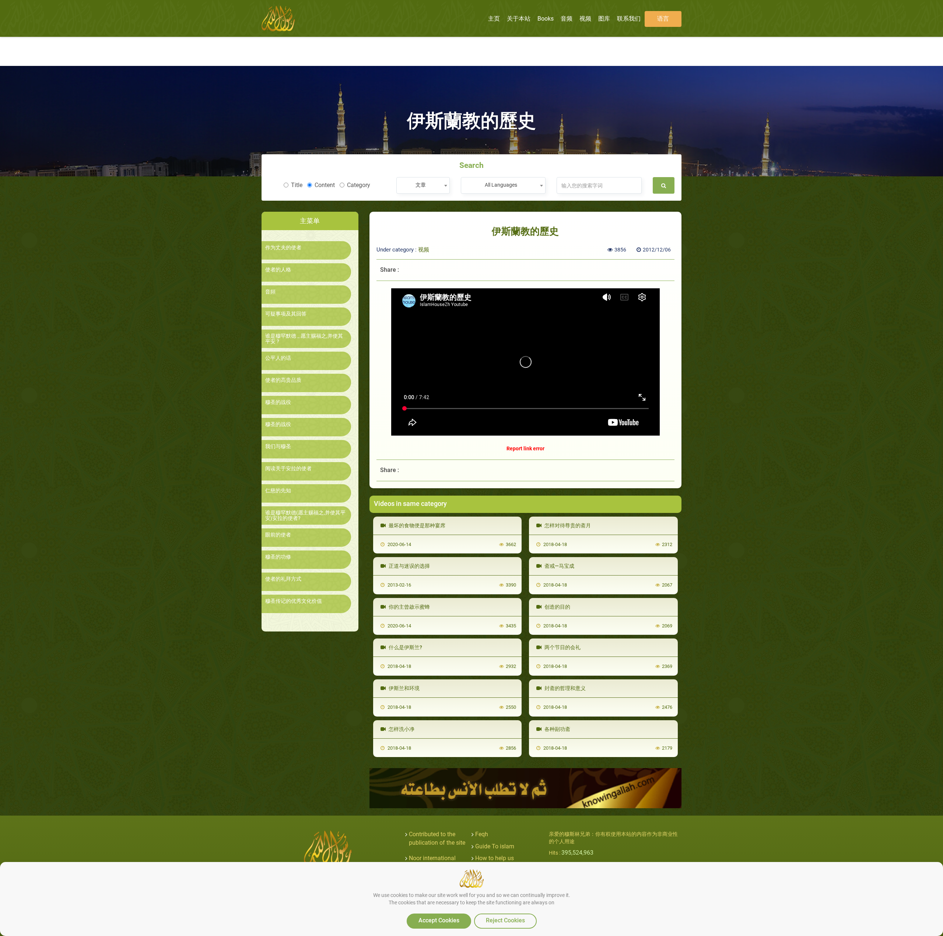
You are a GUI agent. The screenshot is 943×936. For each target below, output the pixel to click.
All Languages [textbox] (501, 185)
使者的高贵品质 (283, 380)
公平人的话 (278, 358)
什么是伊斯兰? (405, 647)
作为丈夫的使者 (283, 247)
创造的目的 (556, 607)
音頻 (270, 292)
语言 (663, 18)
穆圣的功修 (278, 557)
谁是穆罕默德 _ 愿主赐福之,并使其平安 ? (304, 338)
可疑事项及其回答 (285, 314)
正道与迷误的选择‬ (409, 566)
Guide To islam (494, 846)
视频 (423, 249)
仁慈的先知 (278, 490)
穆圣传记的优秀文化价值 (293, 601)
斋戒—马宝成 (558, 566)
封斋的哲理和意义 (564, 688)
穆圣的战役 (278, 402)
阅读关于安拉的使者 (288, 468)
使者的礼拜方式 (283, 579)
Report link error (525, 448)
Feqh (481, 834)
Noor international (432, 858)
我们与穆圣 (278, 446)
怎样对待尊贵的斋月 (567, 525)
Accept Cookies (438, 920)
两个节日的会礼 (562, 647)
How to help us (494, 858)
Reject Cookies (505, 920)
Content (325, 185)
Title (296, 185)
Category (358, 185)
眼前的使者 (278, 535)
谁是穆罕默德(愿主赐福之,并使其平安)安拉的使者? (305, 515)
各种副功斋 (556, 729)
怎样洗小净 (401, 729)
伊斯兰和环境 (404, 688)
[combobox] (423, 185)
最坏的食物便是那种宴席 (416, 525)
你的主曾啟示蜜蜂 (409, 607)
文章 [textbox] (421, 185)
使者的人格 (278, 269)
